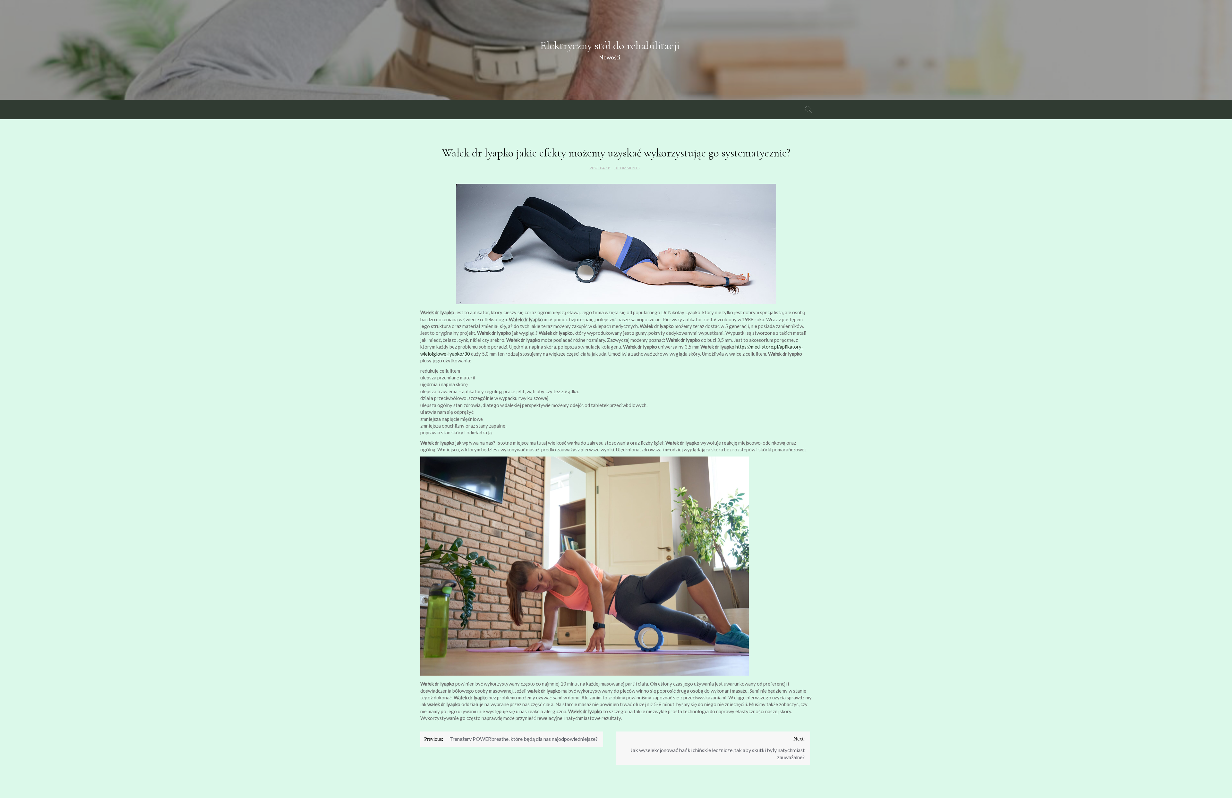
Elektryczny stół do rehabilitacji (610, 45)
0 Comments (626, 167)
